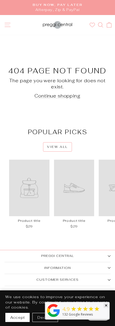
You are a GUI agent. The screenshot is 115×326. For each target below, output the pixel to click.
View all (57, 147)
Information (57, 268)
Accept (17, 317)
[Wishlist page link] (93, 25)
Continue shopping (57, 96)
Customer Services (57, 280)
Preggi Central (57, 256)
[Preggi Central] (53, 317)
